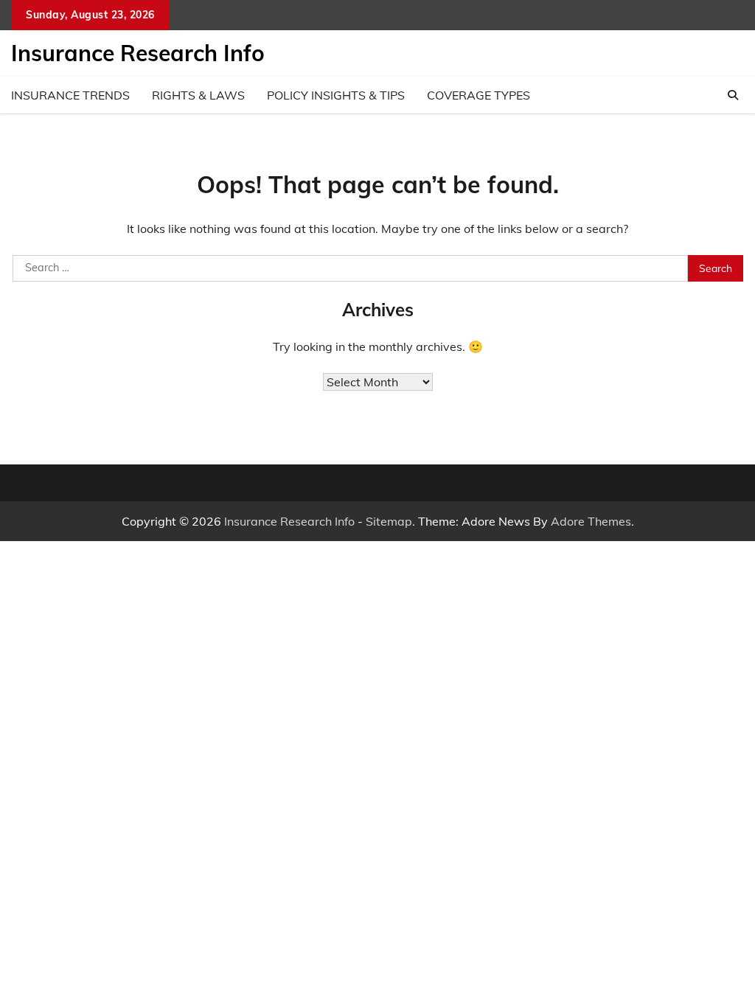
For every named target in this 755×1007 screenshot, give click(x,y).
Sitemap (389, 521)
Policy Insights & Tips (336, 95)
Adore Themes (591, 521)
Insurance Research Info (138, 53)
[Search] (733, 95)
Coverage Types (478, 95)
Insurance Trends (70, 95)
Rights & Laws (198, 95)
